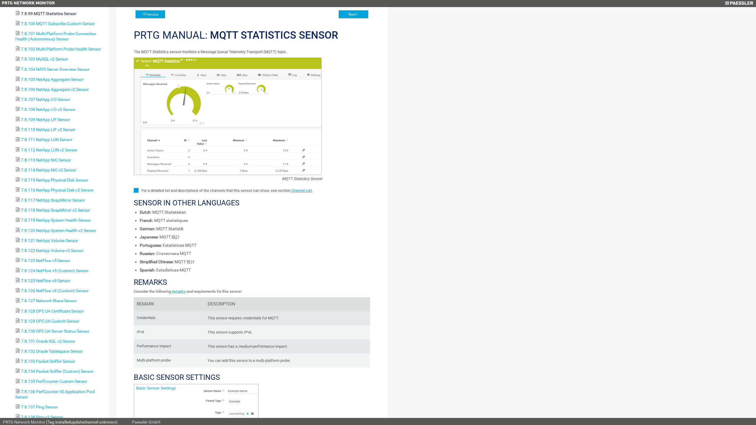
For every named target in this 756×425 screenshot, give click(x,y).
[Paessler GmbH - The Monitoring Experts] (739, 3)
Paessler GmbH (146, 422)
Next (352, 14)
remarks (179, 291)
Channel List (301, 190)
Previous (151, 14)
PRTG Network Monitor (24, 422)
